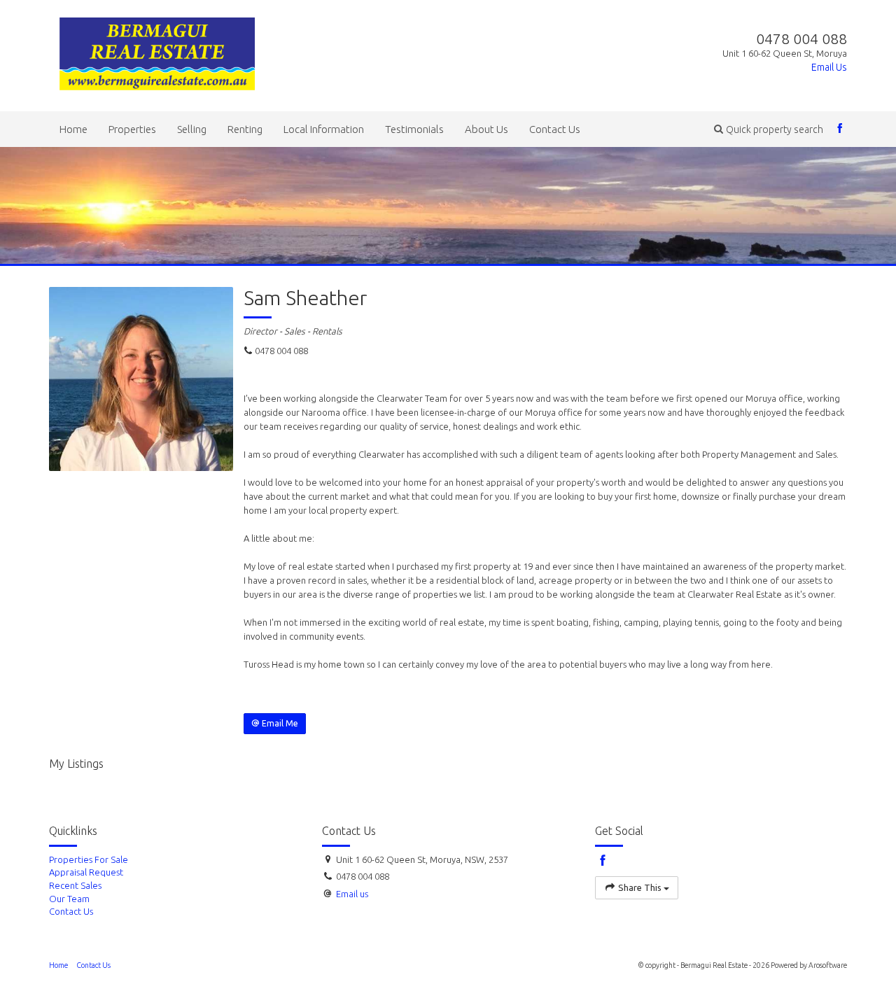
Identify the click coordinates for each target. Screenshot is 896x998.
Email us (352, 894)
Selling (191, 129)
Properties (132, 129)
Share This (640, 887)
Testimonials (414, 129)
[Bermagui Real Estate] (157, 51)
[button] (769, 129)
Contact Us (554, 129)
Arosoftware (827, 965)
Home (73, 129)
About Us (486, 129)
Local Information (324, 129)
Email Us (829, 67)
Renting (244, 129)
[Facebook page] (840, 129)
